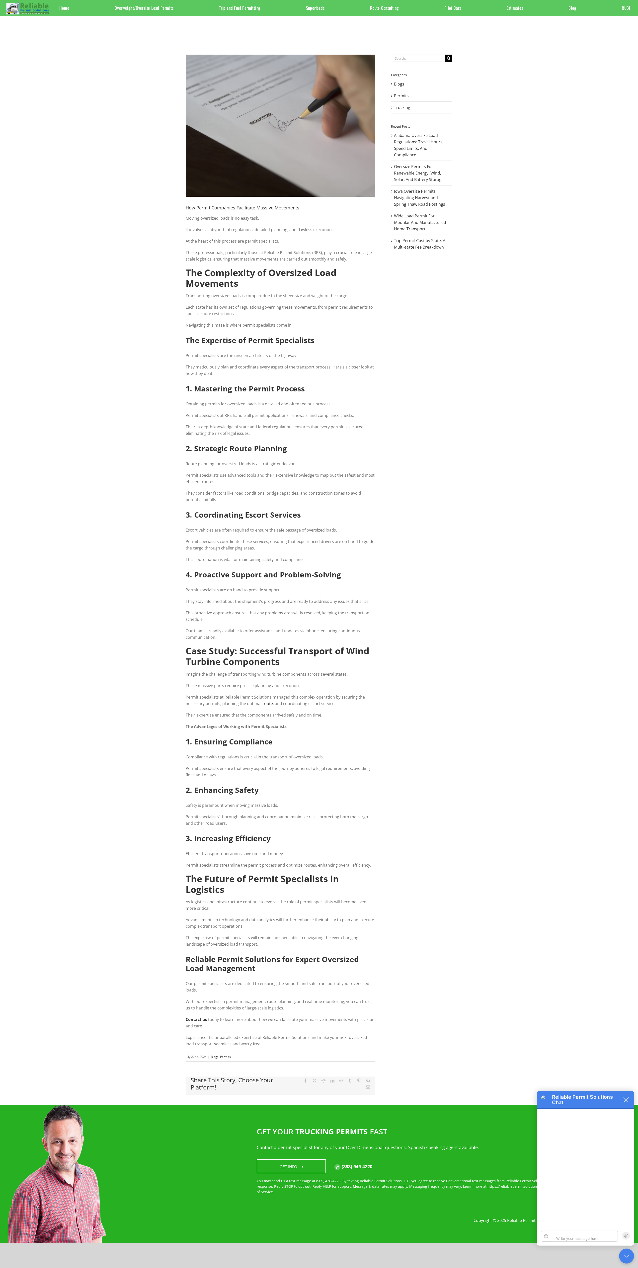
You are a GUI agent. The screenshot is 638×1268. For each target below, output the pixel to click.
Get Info (289, 1167)
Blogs (215, 1057)
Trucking (402, 107)
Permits (225, 1057)
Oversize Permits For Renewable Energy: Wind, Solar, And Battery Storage (419, 173)
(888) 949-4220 (356, 1167)
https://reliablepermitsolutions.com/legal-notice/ (528, 1186)
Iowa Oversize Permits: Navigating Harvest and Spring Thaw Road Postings (419, 197)
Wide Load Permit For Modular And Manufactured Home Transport (420, 222)
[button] (627, 1099)
